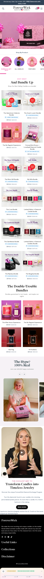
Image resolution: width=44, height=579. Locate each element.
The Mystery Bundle (11, 274)
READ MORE (22, 507)
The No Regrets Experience (12, 145)
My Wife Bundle (32, 179)
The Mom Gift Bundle (12, 179)
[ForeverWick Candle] (22, 8)
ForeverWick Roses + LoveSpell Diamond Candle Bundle (32, 147)
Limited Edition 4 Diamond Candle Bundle (32, 210)
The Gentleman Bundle (11, 241)
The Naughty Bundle (32, 274)
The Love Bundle (11, 209)
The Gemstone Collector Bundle (11, 114)
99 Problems (33, 349)
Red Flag (11, 349)
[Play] (20, 399)
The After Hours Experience (11, 322)
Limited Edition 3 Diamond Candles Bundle (32, 242)
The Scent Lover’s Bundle (32, 113)
